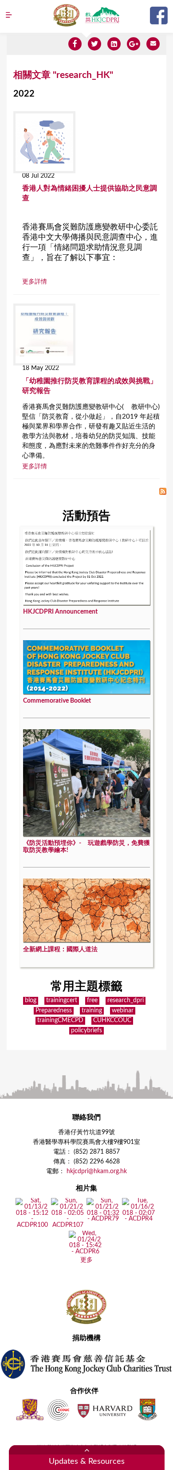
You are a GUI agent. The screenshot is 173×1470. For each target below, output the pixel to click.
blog (30, 1000)
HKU (147, 1409)
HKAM (66, 15)
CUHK (30, 1409)
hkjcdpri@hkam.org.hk (97, 1171)
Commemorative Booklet (57, 701)
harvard (104, 1409)
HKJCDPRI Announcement (60, 612)
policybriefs (86, 1030)
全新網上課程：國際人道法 (60, 949)
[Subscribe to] (162, 492)
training (92, 1010)
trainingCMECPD (60, 1020)
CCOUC (59, 1409)
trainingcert (61, 1000)
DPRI (102, 15)
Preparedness (53, 1010)
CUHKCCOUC (112, 1020)
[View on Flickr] (32, 1225)
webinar (123, 1010)
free (92, 1000)
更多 (86, 1260)
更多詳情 (34, 282)
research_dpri (125, 1000)
